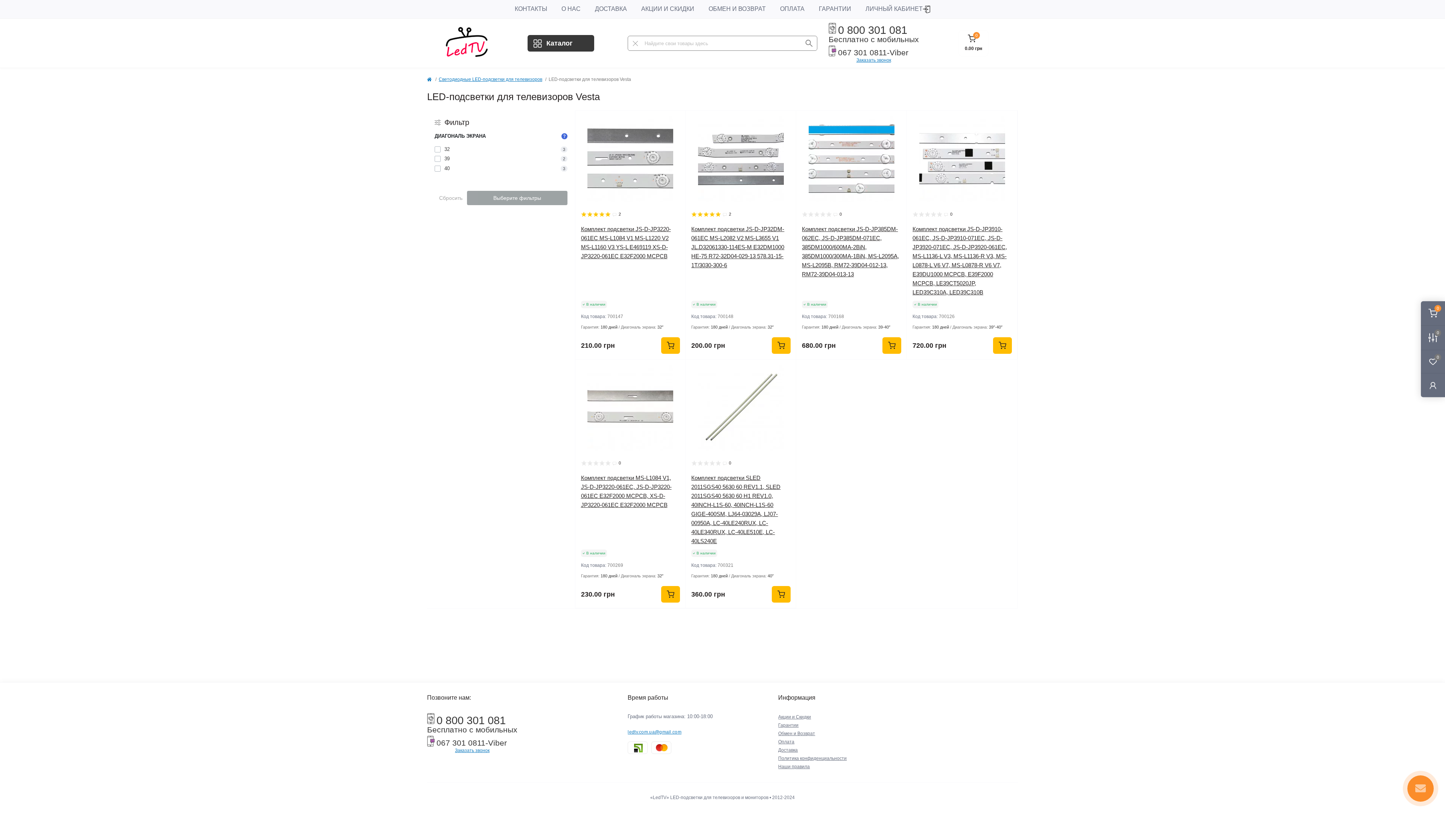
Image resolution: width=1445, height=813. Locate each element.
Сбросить (450, 198)
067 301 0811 (862, 52)
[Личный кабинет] (1433, 385)
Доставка (611, 9)
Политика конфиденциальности (812, 758)
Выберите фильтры (517, 198)
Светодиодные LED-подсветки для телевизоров (490, 79)
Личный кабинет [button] (894, 9)
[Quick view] (674, 122)
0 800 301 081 (872, 30)
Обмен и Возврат (737, 9)
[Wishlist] (674, 136)
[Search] (809, 43)
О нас (571, 9)
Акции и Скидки (667, 9)
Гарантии (835, 9)
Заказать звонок (873, 60)
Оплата (792, 9)
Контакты (531, 9)
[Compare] (674, 150)
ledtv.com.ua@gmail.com (654, 732)
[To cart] (670, 345)
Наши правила (794, 766)
